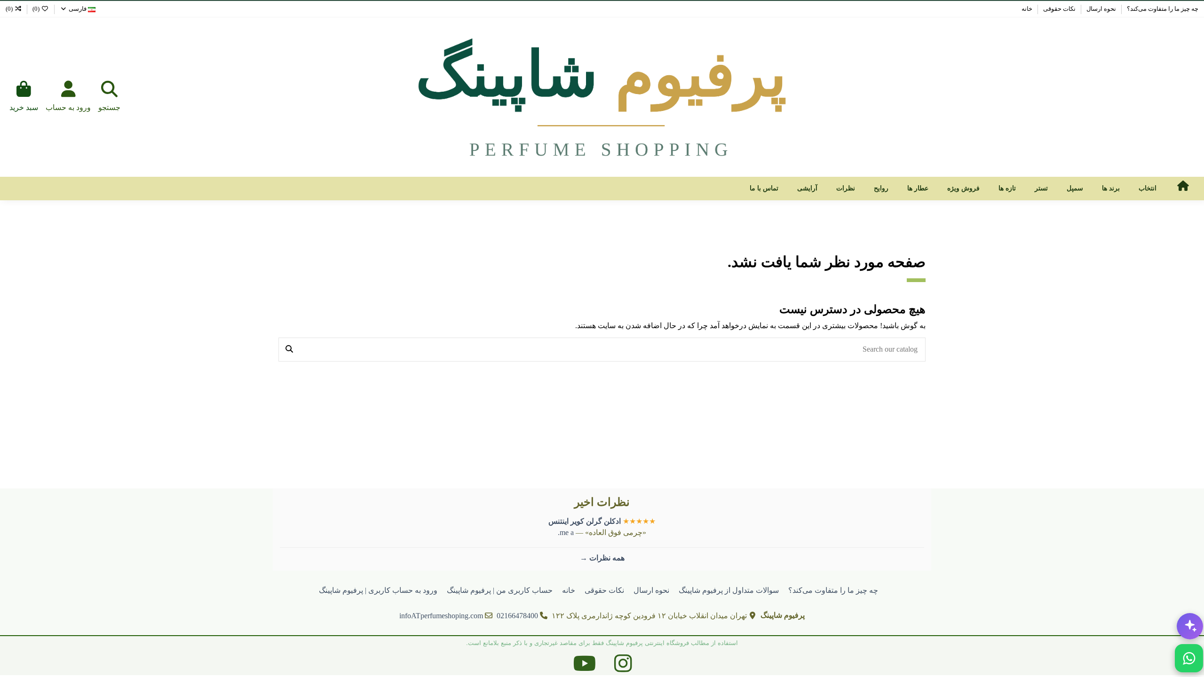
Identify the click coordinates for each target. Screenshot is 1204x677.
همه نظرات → (602, 558)
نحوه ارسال (1100, 8)
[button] (1147, 188)
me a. (566, 532)
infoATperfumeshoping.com (441, 616)
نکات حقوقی (1059, 8)
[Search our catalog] (289, 350)
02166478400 (517, 616)
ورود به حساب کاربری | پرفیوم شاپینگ (378, 590)
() (36, 8)
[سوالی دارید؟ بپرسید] (1190, 626)
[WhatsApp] (1189, 658)
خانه (1027, 8)
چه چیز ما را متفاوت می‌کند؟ (1161, 8)
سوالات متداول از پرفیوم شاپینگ (729, 590)
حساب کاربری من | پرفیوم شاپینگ (500, 590)
